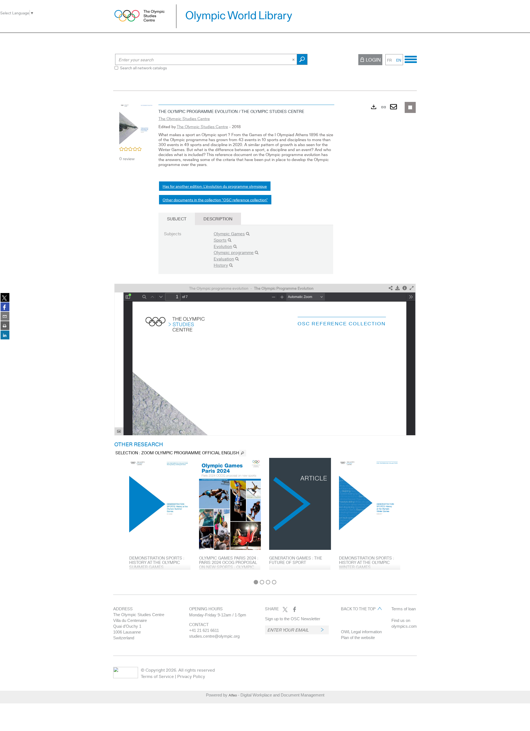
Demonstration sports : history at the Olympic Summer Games (156, 562)
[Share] (391, 288)
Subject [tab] (176, 218)
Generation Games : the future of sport (295, 560)
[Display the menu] (411, 58)
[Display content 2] (262, 582)
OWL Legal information (361, 631)
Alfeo (233, 695)
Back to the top (358, 608)
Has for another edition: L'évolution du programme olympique (215, 186)
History (221, 265)
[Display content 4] (274, 582)
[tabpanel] (265, 339)
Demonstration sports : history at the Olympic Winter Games (366, 562)
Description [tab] (217, 218)
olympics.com (404, 626)
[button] (135, 123)
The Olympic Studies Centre (184, 118)
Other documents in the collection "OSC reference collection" (215, 199)
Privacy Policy (191, 676)
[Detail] (404, 288)
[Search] (248, 233)
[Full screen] (412, 288)
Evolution (223, 246)
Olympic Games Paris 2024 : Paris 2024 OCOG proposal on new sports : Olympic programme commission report (228, 567)
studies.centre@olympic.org (214, 636)
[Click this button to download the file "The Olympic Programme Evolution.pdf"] (397, 288)
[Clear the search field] (294, 59)
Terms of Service (157, 676)
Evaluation (224, 258)
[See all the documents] (242, 453)
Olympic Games (229, 233)
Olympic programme (234, 252)
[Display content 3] (268, 582)
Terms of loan (403, 608)
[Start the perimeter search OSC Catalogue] (302, 59)
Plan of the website (358, 637)
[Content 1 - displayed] (256, 582)
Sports (220, 240)
